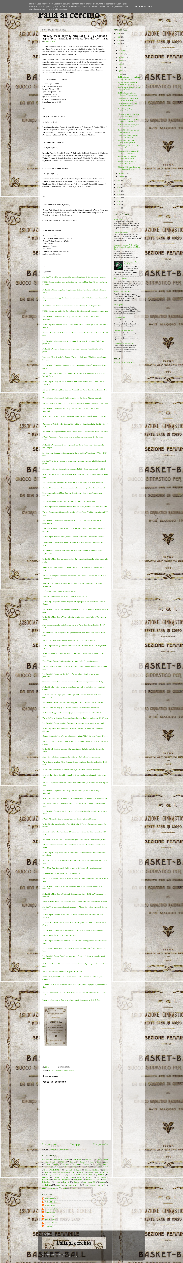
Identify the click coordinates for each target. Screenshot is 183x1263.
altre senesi (46, 1159)
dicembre (122, 47)
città (106, 1162)
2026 (119, 33)
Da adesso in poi (119, 317)
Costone (58, 1070)
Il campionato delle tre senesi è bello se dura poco (61, 873)
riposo (104, 1179)
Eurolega (82, 1167)
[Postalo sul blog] (61, 1067)
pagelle (79, 1177)
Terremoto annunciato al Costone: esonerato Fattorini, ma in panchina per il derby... (73, 681)
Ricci (97, 1179)
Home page (75, 1144)
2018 (119, 194)
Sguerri (76, 1182)
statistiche (46, 1185)
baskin (46, 1162)
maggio (121, 67)
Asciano (66, 1159)
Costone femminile (101, 1164)
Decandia (67, 1167)
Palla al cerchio (69, 15)
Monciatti (56, 1177)
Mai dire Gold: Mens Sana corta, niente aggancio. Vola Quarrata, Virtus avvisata (72, 702)
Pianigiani (57, 1179)
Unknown (48, 1226)
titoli (44, 1188)
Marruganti (50, 1175)
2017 (119, 198)
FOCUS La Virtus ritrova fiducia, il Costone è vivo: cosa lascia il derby (68, 640)
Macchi (80, 1172)
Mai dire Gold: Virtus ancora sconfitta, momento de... (128, 120)
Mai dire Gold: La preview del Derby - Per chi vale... (128, 152)
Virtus (71, 1070)
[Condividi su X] (64, 1067)
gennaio (121, 176)
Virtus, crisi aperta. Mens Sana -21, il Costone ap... (128, 115)
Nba (72, 1177)
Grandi (78, 1170)
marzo (121, 74)
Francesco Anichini (51, 1209)
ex (88, 1167)
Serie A (58, 1182)
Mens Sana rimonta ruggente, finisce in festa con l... (128, 136)
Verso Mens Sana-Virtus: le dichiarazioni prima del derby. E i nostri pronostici (71, 305)
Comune (65, 1164)
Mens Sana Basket (84, 1174)
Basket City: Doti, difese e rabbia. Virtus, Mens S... (127, 157)
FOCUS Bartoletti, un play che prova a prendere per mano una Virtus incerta (70, 707)
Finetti (95, 1167)
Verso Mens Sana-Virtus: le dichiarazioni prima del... (127, 141)
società (92, 1181)
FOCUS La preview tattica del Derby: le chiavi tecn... (128, 147)
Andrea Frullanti (50, 1199)
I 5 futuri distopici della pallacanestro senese (59, 591)
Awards (99, 1159)
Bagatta (106, 1159)
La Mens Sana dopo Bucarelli (124, 330)
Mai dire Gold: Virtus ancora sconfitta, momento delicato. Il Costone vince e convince (74, 277)
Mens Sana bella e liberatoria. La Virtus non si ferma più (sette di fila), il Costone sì (73, 482)
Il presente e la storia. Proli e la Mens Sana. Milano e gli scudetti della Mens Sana (127, 247)
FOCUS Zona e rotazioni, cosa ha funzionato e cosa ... (128, 126)
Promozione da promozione (123, 343)
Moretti (66, 1177)
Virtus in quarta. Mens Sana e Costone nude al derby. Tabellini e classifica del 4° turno (74, 901)
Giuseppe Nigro (50, 1216)
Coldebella (49, 1164)
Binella (52, 1162)
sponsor (102, 1182)
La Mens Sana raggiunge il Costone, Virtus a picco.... (127, 94)
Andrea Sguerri (50, 1205)
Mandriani (104, 1172)
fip (100, 1167)
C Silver (73, 1162)
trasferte (52, 1188)
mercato (101, 1174)
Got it (151, 6)
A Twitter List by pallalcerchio (124, 362)
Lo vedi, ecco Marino (121, 232)
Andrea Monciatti (51, 1202)
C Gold (51, 1070)
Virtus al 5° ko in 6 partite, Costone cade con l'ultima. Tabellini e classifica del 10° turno (75, 718)
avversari (88, 1159)
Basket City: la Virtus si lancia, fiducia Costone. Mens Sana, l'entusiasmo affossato (73, 536)
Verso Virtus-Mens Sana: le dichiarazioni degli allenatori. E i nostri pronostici (71, 769)
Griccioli (87, 1170)
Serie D (66, 1181)
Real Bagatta (118, 304)
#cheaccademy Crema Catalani (131, 263)
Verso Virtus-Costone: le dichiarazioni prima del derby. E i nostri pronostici (70, 661)
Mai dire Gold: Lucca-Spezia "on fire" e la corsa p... (128, 99)
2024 (119, 40)
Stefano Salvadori (51, 1223)
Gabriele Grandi (50, 1212)
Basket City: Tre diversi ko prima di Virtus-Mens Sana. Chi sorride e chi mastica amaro (75, 798)
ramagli (89, 1179)
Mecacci (61, 1175)
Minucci (45, 1177)
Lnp (72, 1172)
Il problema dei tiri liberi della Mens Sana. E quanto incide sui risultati (68, 501)
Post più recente (49, 1144)
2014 (119, 208)
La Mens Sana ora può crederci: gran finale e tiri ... (129, 78)
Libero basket (65, 1172)
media (70, 1175)
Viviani (75, 1188)
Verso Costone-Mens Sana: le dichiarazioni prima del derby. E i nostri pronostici (72, 398)
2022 (119, 181)
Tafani (86, 1185)
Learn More (140, 6)
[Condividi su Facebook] (66, 1067)
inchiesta (96, 1170)
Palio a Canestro (101, 1177)
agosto (121, 60)
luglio (121, 64)
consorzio (75, 1164)
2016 (119, 201)
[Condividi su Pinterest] (68, 1067)
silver (84, 1182)
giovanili (69, 1170)
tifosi (101, 1185)
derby (74, 1167)
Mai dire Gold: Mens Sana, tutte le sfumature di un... (129, 168)
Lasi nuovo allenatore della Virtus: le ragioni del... (127, 83)
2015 (119, 204)
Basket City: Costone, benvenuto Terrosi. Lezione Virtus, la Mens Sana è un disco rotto (74, 506)
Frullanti (54, 1169)
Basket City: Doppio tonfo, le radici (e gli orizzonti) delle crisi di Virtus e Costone (72, 712)
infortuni (105, 1170)
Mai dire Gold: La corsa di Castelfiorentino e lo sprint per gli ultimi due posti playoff (73, 487)
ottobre (121, 54)
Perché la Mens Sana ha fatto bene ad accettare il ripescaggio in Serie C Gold (71, 1000)
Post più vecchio (100, 1144)
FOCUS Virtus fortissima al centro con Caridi (59, 935)
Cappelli (83, 1162)
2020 (119, 187)
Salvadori (46, 1181)
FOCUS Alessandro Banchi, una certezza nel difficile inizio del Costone (69, 819)
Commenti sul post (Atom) (59, 1149)
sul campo (64, 1070)
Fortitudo (105, 1167)
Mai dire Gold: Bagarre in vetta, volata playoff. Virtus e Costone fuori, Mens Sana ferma (75, 431)
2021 (119, 184)
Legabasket (56, 1172)
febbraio (122, 173)
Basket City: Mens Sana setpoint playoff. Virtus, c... (129, 88)
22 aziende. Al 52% (120, 279)
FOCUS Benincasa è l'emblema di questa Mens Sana (62, 971)
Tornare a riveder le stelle (122, 291)
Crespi (48, 1167)
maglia (96, 1172)
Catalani (92, 1162)
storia (58, 1185)
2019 (119, 191)
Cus (53, 1167)
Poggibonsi (66, 1179)
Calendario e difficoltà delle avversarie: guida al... (127, 104)
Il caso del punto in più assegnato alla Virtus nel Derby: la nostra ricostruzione (71, 757)
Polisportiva (78, 1179)
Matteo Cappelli (50, 1219)
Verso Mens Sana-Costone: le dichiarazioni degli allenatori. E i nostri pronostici (72, 868)
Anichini (57, 1159)
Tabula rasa (118, 219)
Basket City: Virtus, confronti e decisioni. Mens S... (129, 110)
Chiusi (99, 1162)
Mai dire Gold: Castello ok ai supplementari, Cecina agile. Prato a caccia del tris (72, 930)
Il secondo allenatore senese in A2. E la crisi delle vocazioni (64, 596)
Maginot (89, 1172)
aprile (121, 70)
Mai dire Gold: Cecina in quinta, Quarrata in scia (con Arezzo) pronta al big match (73, 723)
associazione (77, 1159)
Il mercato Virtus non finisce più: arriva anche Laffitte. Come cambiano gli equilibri (73, 469)
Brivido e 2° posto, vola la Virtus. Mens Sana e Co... (127, 162)
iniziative (47, 1172)
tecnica (94, 1185)
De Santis (59, 1167)
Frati (45, 1170)
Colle (56, 1164)
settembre (122, 57)
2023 (119, 44)
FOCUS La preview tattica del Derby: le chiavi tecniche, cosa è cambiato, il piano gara (75, 311)
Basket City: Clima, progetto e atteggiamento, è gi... (128, 131)
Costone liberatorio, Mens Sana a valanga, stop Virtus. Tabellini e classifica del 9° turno (75, 736)
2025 (119, 37)
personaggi (46, 1179)
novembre (122, 50)
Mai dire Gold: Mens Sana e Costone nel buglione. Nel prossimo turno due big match (74, 839)
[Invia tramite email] (59, 1067)
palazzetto (88, 1177)
